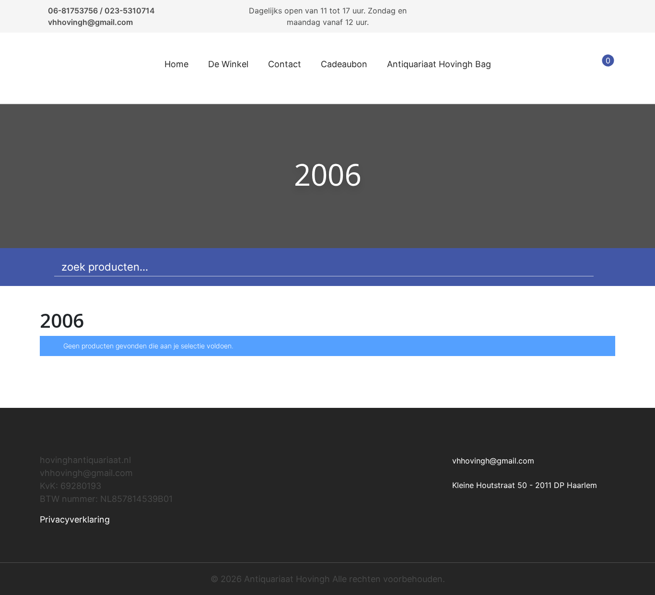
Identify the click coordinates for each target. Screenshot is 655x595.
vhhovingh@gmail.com (90, 22)
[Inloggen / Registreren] (577, 68)
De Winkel (228, 64)
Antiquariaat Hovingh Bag (439, 64)
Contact (284, 64)
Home (176, 64)
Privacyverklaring (75, 519)
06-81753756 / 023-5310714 (101, 10)
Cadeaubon (344, 64)
